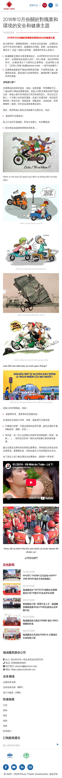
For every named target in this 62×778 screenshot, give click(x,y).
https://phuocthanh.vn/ (23, 669)
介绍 (5, 705)
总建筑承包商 (9, 682)
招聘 (5, 720)
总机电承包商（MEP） (13, 687)
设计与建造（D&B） (12, 692)
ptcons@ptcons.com (26, 666)
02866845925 (18, 662)
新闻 (5, 710)
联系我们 (7, 731)
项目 (5, 715)
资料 (5, 726)
